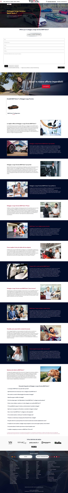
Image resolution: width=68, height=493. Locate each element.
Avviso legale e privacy (33, 491)
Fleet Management (13, 477)
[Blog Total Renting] (59, 457)
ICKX (37, 477)
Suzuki (27, 468)
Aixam (27, 478)
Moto (4, 1)
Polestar (37, 473)
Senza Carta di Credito (14, 475)
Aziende (11, 1)
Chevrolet (28, 470)
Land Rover (38, 470)
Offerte (18, 1)
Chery (27, 475)
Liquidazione (12, 474)
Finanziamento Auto (13, 473)
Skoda (37, 466)
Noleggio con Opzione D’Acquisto (54, 466)
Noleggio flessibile (13, 464)
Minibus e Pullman (51, 474)
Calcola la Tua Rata (13, 479)
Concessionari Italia (51, 461)
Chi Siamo (12, 461)
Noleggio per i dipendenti (52, 479)
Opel (37, 464)
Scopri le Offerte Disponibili (34, 34)
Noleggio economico (14, 465)
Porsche (37, 465)
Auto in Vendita (13, 480)
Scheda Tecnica (50, 465)
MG (26, 473)
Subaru (27, 466)
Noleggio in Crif (13, 466)
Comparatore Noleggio (52, 469)
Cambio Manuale (51, 473)
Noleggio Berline (13, 482)
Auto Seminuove (51, 477)
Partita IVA (8, 1)
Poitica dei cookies (40, 491)
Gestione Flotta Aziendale (14, 468)
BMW (10, 4)
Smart (27, 465)
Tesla (27, 469)
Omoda (27, 477)
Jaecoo (37, 478)
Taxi (48, 475)
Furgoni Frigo (50, 464)
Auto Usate (50, 470)
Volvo (37, 468)
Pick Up (49, 468)
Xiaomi (27, 474)
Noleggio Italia (12, 470)
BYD (37, 475)
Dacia (27, 461)
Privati (15, 1)
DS (36, 469)
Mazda (37, 461)
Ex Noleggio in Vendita (52, 480)
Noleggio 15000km (13, 483)
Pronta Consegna (13, 478)
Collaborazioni (27, 491)
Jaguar (27, 464)
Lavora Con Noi (12, 469)
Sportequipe (38, 474)
